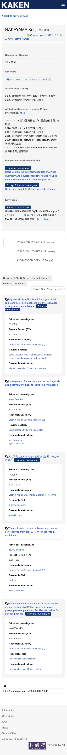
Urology (51, 189)
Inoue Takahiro (16, 399)
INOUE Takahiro (16, 550)
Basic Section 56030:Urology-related (25, 189)
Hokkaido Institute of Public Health (25, 669)
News (5, 727)
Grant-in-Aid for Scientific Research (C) (27, 344)
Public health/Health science (22, 659)
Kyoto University (16, 443)
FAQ (4, 721)
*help (59, 35)
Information (8, 710)
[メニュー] (62, 4)
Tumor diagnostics (41, 179)
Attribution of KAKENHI (14, 739)
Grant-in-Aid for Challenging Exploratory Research (32, 495)
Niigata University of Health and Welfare (27, 368)
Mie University (15, 440)
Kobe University (16, 515)
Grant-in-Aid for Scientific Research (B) (27, 420)
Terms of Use (9, 733)
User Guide (8, 716)
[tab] (35, 242)
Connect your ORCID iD (43, 35)
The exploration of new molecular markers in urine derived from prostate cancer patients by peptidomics (31, 531)
